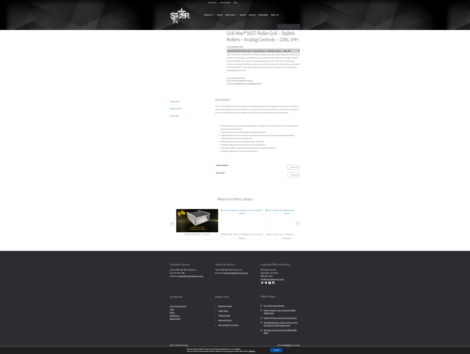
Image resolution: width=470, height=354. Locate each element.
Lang (172, 309)
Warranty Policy (225, 320)
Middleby (288, 345)
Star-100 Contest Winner (274, 305)
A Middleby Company (245, 81)
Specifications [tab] (176, 108)
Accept (276, 350)
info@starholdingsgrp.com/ (272, 279)
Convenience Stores (237, 78)
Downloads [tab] (174, 115)
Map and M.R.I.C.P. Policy (228, 325)
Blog (235, 2)
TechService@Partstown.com (235, 273)
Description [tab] (175, 101)
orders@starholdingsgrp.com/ (191, 276)
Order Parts (212, 2)
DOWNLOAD (295, 167)
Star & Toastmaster (178, 306)
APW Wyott (174, 315)
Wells (172, 312)
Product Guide (225, 2)
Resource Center (225, 306)
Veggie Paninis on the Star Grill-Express (280, 318)
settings (252, 351)
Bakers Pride (175, 319)
